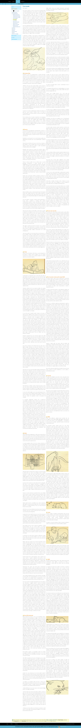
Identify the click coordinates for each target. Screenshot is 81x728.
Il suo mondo (15, 19)
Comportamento (15, 3)
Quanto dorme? (15, 23)
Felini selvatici (14, 35)
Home (9, 1)
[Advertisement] (45, 714)
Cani (13, 1)
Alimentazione (15, 12)
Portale (22, 1)
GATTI (13, 6)
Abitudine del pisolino (16, 14)
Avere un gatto (8, 3)
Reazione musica (15, 25)
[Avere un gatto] (14, 10)
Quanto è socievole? (16, 24)
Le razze (13, 37)
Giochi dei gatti (15, 18)
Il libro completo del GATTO (51, 719)
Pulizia (14, 30)
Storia (14, 32)
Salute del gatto (14, 39)
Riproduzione (15, 31)
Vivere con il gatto (15, 33)
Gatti (18, 1)
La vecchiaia (15, 20)
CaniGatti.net (69, 724)
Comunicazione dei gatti (16, 17)
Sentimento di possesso (16, 26)
